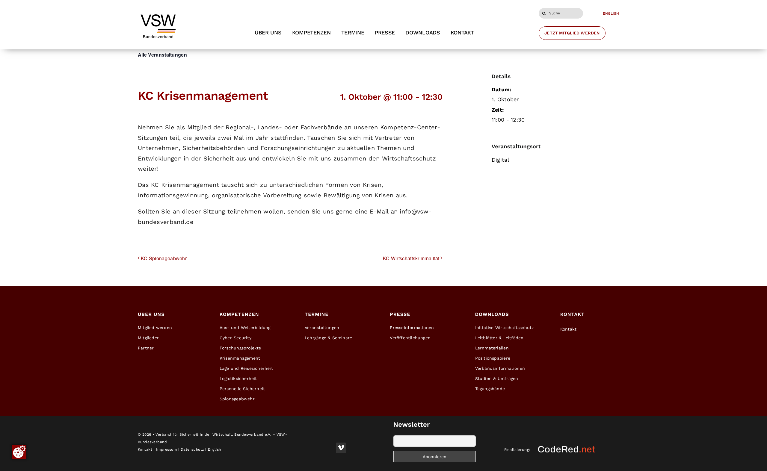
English (214, 449)
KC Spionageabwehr (164, 258)
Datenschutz (192, 449)
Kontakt (145, 449)
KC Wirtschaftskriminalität (411, 258)
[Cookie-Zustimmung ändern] (19, 452)
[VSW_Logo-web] (158, 12)
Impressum (166, 449)
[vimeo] (341, 448)
